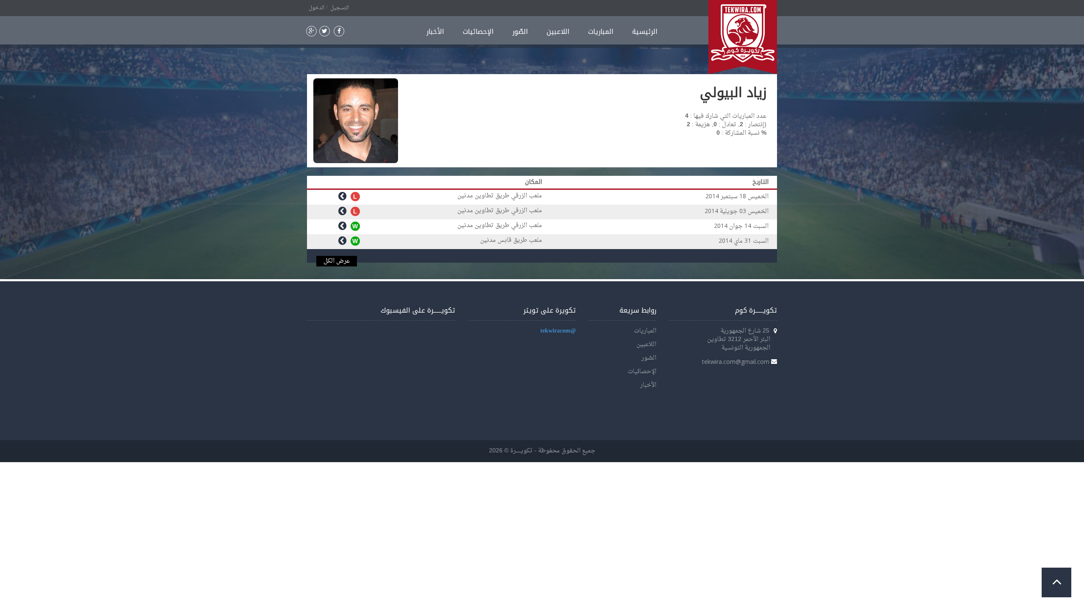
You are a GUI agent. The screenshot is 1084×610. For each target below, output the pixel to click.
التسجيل (339, 8)
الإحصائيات (478, 31)
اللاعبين (558, 31)
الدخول (316, 8)
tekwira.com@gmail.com (735, 362)
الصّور (520, 31)
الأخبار (435, 31)
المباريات (601, 31)
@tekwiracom (558, 331)
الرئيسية (645, 31)
